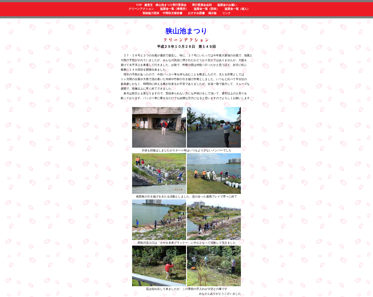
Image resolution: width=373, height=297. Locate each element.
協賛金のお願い (227, 4)
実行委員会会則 (202, 4)
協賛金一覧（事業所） (174, 8)
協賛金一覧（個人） (237, 8)
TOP (139, 4)
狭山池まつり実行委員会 (171, 4)
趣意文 (148, 4)
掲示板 (212, 13)
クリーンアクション (141, 8)
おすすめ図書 (196, 13)
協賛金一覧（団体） (206, 8)
